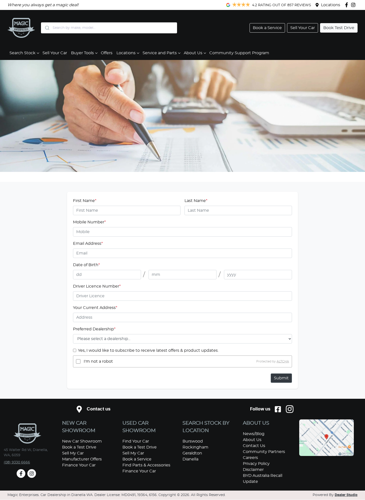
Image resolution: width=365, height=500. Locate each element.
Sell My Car (73, 453)
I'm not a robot (98, 361)
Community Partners (264, 452)
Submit (281, 378)
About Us (193, 53)
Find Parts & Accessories (146, 465)
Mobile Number (89, 222)
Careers (250, 458)
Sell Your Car (54, 53)
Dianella (190, 459)
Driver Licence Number (97, 286)
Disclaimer (253, 470)
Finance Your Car (79, 465)
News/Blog (253, 434)
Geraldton (192, 453)
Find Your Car (135, 441)
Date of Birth (86, 265)
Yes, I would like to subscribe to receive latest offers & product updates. (148, 350)
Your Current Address (95, 308)
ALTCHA (283, 361)
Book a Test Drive (79, 447)
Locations (330, 5)
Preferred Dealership (94, 329)
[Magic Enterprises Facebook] (347, 4)
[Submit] (47, 27)
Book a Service (136, 459)
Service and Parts (160, 53)
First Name (84, 201)
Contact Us (254, 446)
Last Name (195, 201)
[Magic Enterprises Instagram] (354, 4)
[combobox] (109, 27)
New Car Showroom (82, 441)
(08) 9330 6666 (17, 462)
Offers (106, 53)
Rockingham (195, 447)
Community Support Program (239, 53)
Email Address (88, 244)
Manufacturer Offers (82, 459)
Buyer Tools (82, 53)
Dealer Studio (346, 495)
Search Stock (22, 53)
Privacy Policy (256, 464)
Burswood (192, 441)
